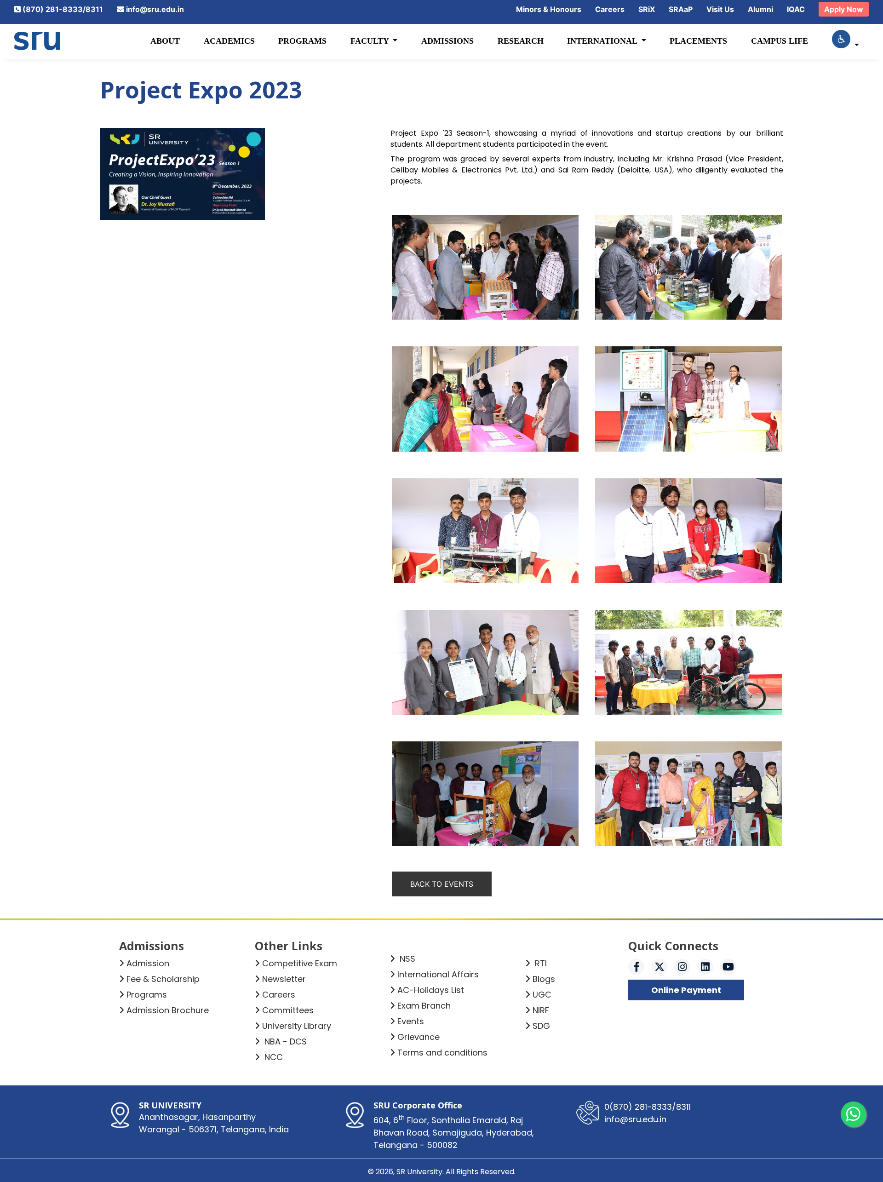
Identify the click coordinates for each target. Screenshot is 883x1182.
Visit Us (720, 9)
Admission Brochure (167, 1010)
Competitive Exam (299, 963)
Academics (229, 41)
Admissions (447, 41)
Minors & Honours (548, 9)
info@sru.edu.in (155, 9)
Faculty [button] (370, 41)
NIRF (541, 1010)
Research (521, 41)
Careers (610, 9)
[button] (845, 41)
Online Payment (686, 990)
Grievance (418, 1037)
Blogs (544, 979)
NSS (406, 958)
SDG (541, 1026)
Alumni (760, 9)
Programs (302, 41)
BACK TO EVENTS (441, 884)
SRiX (646, 9)
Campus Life (779, 41)
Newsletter (284, 979)
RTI (540, 963)
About (165, 41)
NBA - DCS (284, 1041)
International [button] (603, 41)
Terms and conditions (442, 1052)
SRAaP (681, 9)
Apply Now (843, 9)
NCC (272, 1057)
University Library (296, 1026)
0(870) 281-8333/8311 (647, 1107)
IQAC (796, 9)
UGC (542, 994)
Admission (147, 963)
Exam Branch (424, 1005)
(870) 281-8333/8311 (63, 9)
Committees (288, 1010)
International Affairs (438, 974)
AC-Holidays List (430, 990)
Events (410, 1021)
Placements (698, 41)
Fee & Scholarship (163, 979)
